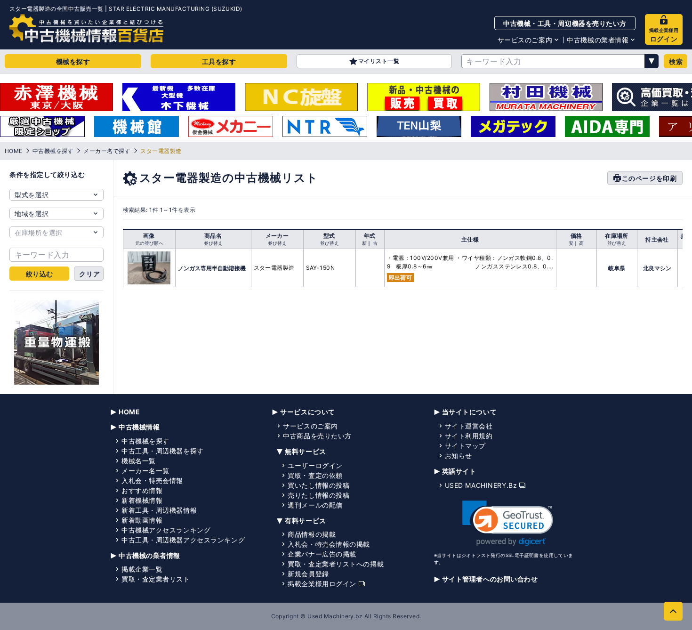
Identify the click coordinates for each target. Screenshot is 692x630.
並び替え (213, 243)
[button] (507, 523)
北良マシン (657, 268)
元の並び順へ (149, 243)
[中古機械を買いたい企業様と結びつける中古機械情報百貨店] (86, 28)
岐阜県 (616, 268)
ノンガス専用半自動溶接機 (212, 268)
